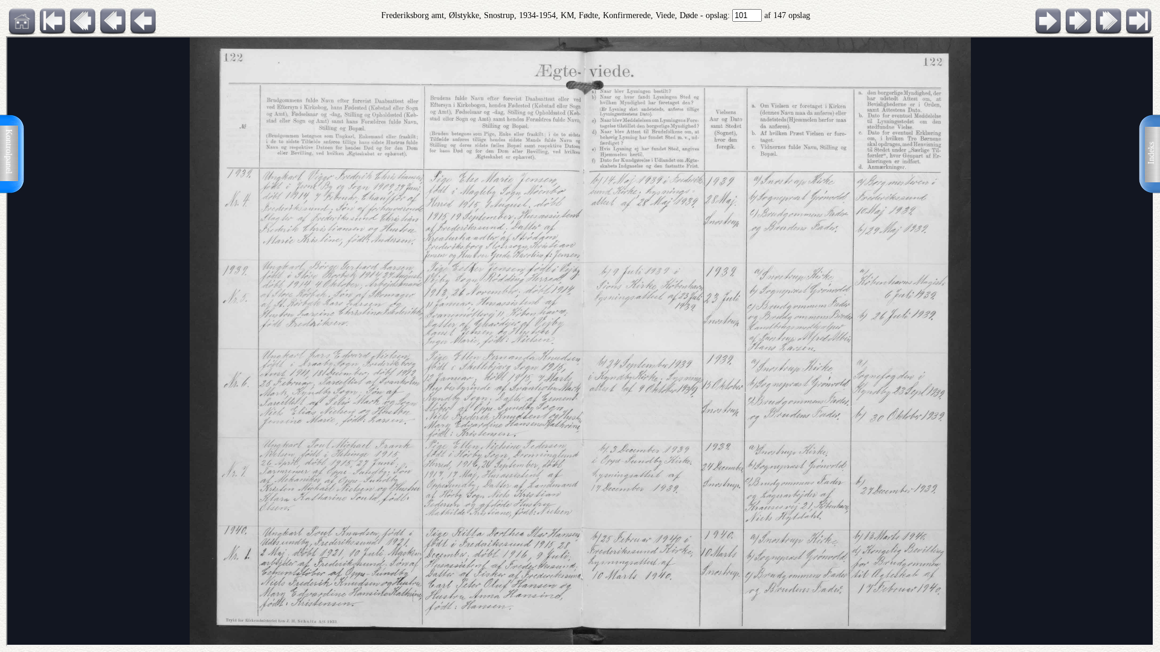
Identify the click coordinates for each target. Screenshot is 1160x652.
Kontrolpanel (8, 151)
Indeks (1151, 153)
